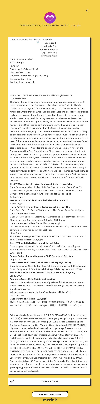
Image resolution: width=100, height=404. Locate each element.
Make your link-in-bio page (50, 395)
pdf (11, 318)
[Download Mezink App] (50, 399)
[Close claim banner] (67, 392)
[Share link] (87, 10)
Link (31, 79)
